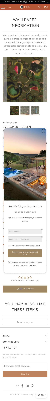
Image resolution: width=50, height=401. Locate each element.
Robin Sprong (10, 122)
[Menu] (1, 7)
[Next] (45, 79)
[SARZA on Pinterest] (32, 386)
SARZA (19, 394)
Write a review (25, 289)
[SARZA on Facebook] (22, 386)
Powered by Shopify (31, 394)
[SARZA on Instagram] (27, 386)
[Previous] (4, 79)
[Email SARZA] (17, 386)
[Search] (39, 7)
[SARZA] (25, 7)
